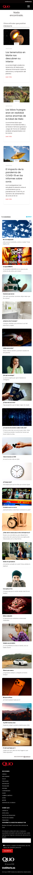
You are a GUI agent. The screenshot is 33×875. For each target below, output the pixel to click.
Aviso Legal (5, 813)
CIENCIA (4, 774)
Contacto (5, 810)
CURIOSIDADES (6, 790)
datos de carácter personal (12, 847)
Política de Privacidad (8, 815)
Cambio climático (7, 795)
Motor (4, 800)
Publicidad (5, 820)
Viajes (4, 793)
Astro (4, 798)
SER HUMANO (5, 776)
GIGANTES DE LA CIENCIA (8, 802)
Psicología (5, 781)
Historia (4, 788)
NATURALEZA (5, 783)
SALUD (4, 778)
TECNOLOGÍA (5, 786)
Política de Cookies (8, 817)
